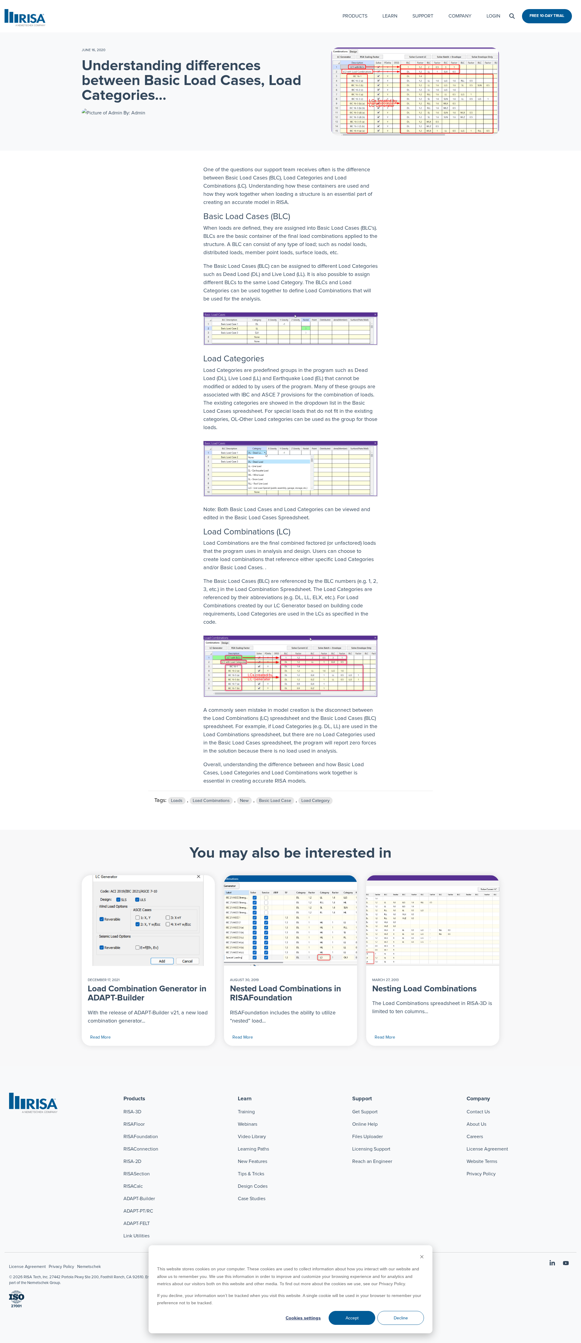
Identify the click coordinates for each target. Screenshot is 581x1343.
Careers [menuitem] (475, 1136)
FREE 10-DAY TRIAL (547, 16)
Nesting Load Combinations (424, 989)
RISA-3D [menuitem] (132, 1111)
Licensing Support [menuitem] (371, 1149)
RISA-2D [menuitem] (132, 1161)
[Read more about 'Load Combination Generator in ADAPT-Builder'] (148, 920)
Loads (176, 801)
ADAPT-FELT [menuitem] (136, 1223)
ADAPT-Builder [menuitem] (139, 1198)
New (244, 801)
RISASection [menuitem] (136, 1173)
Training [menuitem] (246, 1111)
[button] (553, 1263)
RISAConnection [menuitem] (141, 1149)
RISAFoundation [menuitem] (140, 1136)
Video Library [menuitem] (252, 1136)
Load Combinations (211, 801)
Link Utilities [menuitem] (136, 1235)
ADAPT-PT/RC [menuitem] (138, 1211)
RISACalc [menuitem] (133, 1186)
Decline (401, 1317)
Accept (352, 1317)
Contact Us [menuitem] (478, 1111)
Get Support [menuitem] (365, 1111)
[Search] (512, 16)
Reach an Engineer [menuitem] (372, 1161)
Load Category (315, 801)
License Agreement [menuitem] (487, 1149)
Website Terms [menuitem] (482, 1161)
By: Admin (133, 112)
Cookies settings (303, 1317)
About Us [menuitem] (476, 1124)
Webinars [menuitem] (247, 1124)
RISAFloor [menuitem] (134, 1124)
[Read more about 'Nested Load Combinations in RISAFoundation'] (290, 920)
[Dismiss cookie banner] (422, 1257)
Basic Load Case (275, 801)
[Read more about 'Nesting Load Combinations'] (432, 920)
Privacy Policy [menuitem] (481, 1173)
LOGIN (493, 16)
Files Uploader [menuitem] (367, 1136)
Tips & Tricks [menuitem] (251, 1173)
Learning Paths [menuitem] (253, 1149)
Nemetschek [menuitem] (89, 1267)
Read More (100, 1037)
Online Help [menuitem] (365, 1124)
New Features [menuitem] (252, 1161)
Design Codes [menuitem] (253, 1186)
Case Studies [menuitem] (251, 1198)
